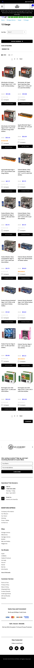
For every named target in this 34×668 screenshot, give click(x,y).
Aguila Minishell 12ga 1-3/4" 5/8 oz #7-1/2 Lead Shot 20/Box (25, 126)
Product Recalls (5, 591)
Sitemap (3, 518)
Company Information (7, 511)
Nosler (3, 564)
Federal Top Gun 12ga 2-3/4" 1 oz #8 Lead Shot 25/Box (8, 345)
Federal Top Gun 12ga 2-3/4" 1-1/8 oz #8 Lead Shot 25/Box (25, 345)
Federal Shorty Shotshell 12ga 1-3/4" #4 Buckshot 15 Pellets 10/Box (25, 258)
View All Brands (5, 572)
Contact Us (4, 522)
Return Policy (5, 587)
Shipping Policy (5, 589)
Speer (3, 553)
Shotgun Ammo (11, 20)
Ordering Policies (6, 593)
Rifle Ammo (4, 535)
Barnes (3, 567)
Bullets (3, 539)
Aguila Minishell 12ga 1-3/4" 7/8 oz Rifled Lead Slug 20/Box (8, 171)
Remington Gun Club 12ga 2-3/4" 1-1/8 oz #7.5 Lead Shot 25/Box (25, 389)
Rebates (3, 598)
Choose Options (8, 103)
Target (19, 20)
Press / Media (5, 520)
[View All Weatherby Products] (17, 447)
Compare (28, 421)
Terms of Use (5, 582)
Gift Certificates (5, 596)
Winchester (4, 569)
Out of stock (8, 147)
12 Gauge (26, 20)
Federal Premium (6, 558)
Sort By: (3, 32)
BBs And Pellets (5, 541)
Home (3, 20)
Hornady (3, 560)
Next (21, 59)
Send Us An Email (11, 499)
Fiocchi (3, 562)
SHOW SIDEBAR (16, 41)
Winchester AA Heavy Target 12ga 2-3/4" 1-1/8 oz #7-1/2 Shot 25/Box (8, 84)
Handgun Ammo (5, 537)
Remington (5, 49)
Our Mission (4, 514)
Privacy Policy (5, 585)
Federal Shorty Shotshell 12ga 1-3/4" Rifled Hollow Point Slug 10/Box (25, 302)
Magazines (4, 543)
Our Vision (4, 516)
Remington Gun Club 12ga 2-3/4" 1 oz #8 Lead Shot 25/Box (8, 389)
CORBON (3, 556)
